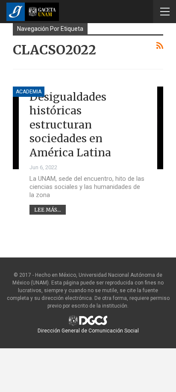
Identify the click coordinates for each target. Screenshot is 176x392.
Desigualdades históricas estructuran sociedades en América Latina (70, 124)
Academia (28, 92)
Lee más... (47, 209)
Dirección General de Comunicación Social (88, 331)
